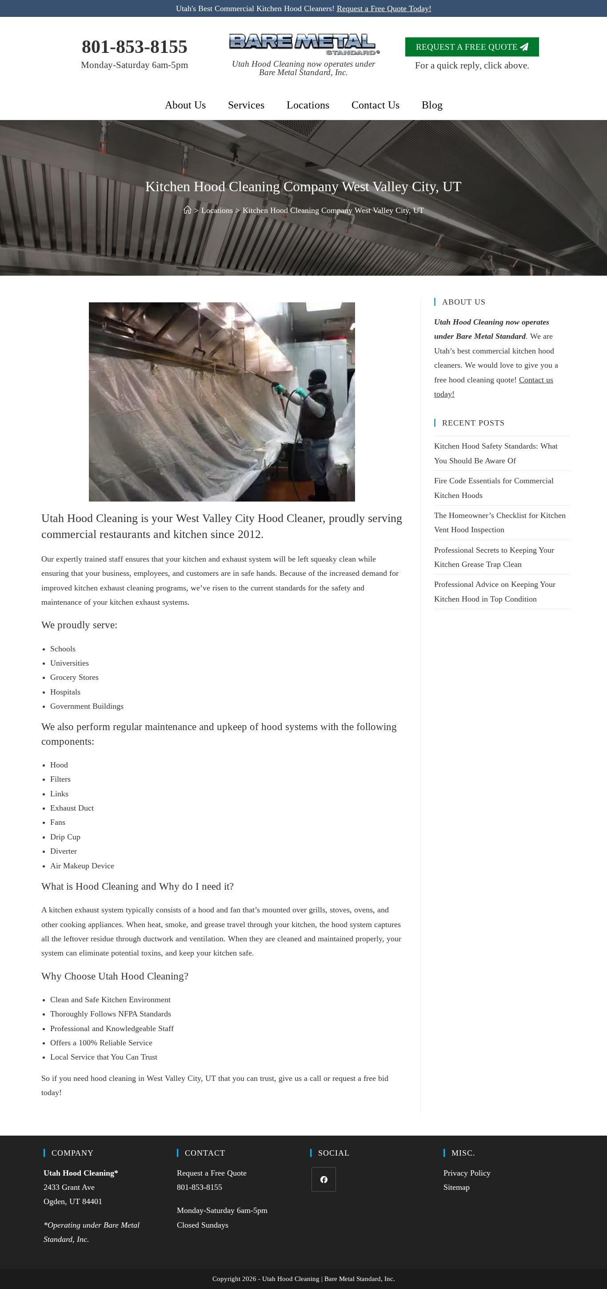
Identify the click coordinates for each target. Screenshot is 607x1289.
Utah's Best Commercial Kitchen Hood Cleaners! (303, 8)
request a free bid (360, 1078)
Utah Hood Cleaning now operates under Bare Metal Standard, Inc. (303, 68)
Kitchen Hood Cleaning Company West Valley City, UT (333, 210)
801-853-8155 (135, 46)
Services (246, 105)
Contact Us (375, 105)
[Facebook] (323, 1179)
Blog (432, 105)
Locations (308, 105)
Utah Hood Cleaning (79, 1173)
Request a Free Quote (212, 1173)
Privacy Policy (467, 1173)
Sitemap (456, 1187)
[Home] (188, 210)
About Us (185, 105)
